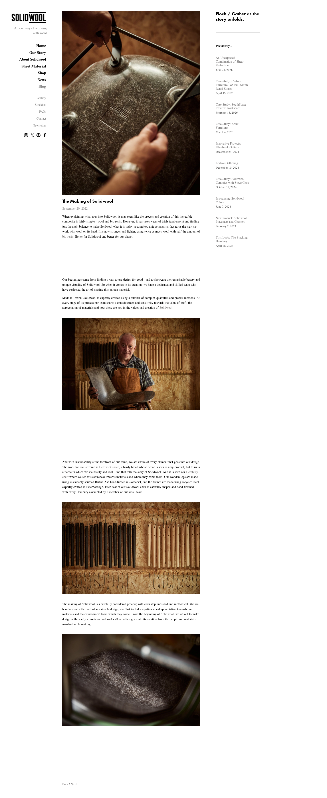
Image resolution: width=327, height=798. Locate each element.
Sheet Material (34, 66)
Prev (65, 784)
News (42, 79)
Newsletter (39, 125)
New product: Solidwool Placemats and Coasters (231, 220)
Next (74, 784)
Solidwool (165, 307)
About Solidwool (32, 59)
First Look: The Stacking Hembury (232, 239)
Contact (41, 118)
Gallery (41, 98)
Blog (42, 86)
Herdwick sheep (109, 467)
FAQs (42, 111)
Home (41, 45)
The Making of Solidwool (87, 201)
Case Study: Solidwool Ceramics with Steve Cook (232, 181)
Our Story (37, 52)
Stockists (40, 104)
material (163, 226)
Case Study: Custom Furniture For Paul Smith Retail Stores (232, 85)
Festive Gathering (227, 163)
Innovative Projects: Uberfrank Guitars (228, 145)
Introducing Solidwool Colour (230, 200)
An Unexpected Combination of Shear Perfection (230, 61)
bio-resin (67, 236)
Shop (42, 73)
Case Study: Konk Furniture (227, 126)
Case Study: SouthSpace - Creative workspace (232, 106)
